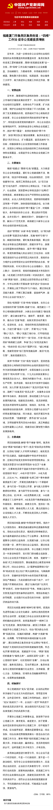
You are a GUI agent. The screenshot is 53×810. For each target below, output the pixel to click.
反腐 (14, 25)
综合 (30, 25)
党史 (22, 25)
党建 (30, 22)
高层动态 (6, 22)
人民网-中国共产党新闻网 (36, 49)
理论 (22, 22)
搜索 (46, 25)
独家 (38, 22)
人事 (14, 22)
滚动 (46, 22)
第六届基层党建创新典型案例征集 (17, 803)
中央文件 (6, 25)
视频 (38, 25)
